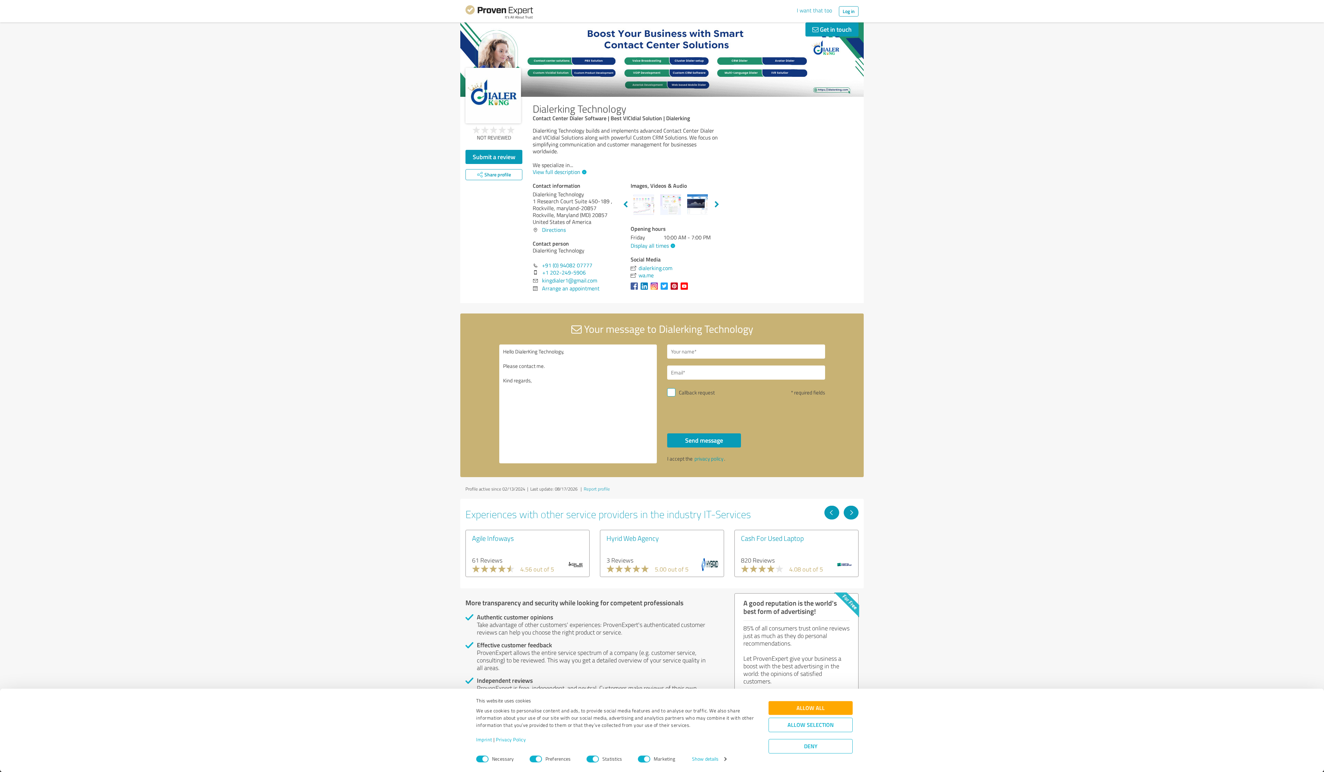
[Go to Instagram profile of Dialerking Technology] (656, 289)
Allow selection (811, 725)
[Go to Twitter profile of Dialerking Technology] (666, 289)
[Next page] (851, 512)
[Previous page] (831, 512)
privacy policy (708, 458)
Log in (849, 11)
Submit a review (494, 156)
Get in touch (835, 29)
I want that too (814, 10)
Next (716, 204)
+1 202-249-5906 (564, 272)
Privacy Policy (511, 740)
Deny (811, 746)
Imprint (484, 740)
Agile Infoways (493, 538)
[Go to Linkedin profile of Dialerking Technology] (646, 289)
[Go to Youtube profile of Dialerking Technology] (686, 289)
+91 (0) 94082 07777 (567, 265)
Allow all (810, 708)
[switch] (536, 758)
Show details (705, 759)
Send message (704, 440)
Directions (554, 230)
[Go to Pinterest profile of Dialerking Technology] (676, 289)
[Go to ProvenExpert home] (499, 13)
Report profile (597, 489)
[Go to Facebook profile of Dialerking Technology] (636, 289)
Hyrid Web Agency (632, 538)
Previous (625, 204)
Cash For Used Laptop (772, 538)
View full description (556, 172)
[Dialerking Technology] (493, 96)
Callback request (697, 392)
